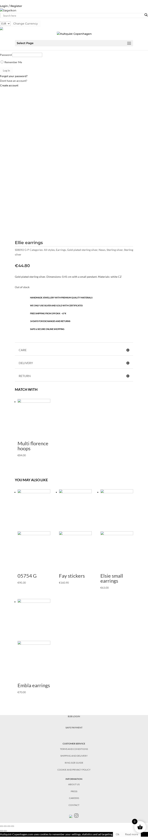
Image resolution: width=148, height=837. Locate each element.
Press (74, 791)
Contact (74, 805)
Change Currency (25, 23)
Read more (131, 834)
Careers (74, 798)
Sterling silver (115, 249)
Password (6, 54)
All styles (49, 249)
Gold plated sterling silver (82, 249)
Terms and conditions (74, 749)
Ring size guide (74, 762)
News (102, 249)
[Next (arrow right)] (5, 830)
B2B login (74, 716)
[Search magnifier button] (146, 15)
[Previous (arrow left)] (1, 830)
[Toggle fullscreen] (8, 826)
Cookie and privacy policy (74, 769)
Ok (117, 834)
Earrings (61, 249)
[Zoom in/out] (12, 826)
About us (74, 784)
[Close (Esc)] (1, 826)
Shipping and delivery (74, 755)
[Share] (5, 826)
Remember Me (13, 62)
